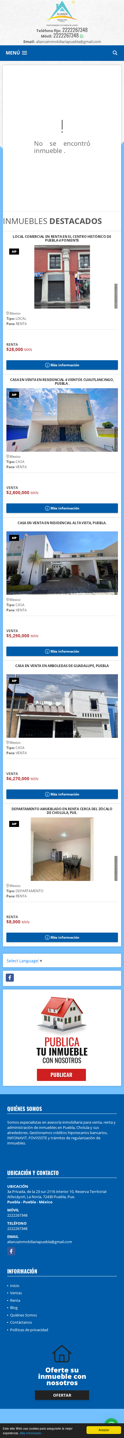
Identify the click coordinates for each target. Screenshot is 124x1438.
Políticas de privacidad (29, 1329)
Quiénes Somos (23, 1315)
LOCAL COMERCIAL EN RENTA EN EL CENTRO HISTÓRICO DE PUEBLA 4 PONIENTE (62, 238)
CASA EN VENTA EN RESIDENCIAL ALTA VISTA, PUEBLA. (62, 523)
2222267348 (75, 29)
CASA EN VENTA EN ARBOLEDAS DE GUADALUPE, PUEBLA (62, 666)
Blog (14, 1307)
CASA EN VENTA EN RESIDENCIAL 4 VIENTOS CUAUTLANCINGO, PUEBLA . (62, 381)
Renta (15, 1300)
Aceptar (104, 1430)
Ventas (16, 1292)
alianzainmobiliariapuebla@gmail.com (39, 1241)
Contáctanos (21, 1322)
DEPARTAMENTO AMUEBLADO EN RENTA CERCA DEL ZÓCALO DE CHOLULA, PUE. (62, 811)
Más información (31, 1433)
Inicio (14, 1285)
